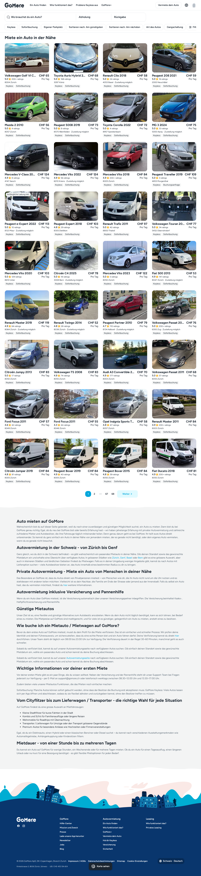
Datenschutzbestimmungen (101, 861)
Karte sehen (103, 866)
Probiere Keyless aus (87, 5)
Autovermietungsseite (78, 658)
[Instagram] (23, 826)
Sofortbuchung (29, 27)
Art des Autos (153, 27)
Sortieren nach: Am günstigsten (86, 27)
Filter (195, 27)
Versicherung (109, 844)
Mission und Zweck (69, 827)
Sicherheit (108, 849)
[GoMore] (14, 5)
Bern (140, 557)
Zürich (115, 557)
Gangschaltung (175, 27)
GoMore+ (106, 5)
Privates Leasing (153, 827)
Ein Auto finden (38, 5)
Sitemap (121, 861)
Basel (129, 557)
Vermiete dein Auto (168, 5)
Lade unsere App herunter (72, 836)
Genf (122, 557)
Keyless (11, 27)
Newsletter (65, 840)
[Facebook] (18, 826)
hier (65, 585)
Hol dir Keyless (110, 840)
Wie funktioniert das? (61, 5)
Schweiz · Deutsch (173, 861)
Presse (63, 832)
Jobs (62, 844)
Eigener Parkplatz (53, 27)
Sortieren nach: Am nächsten (124, 27)
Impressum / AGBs (77, 861)
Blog (62, 849)
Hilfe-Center (66, 823)
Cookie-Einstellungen (137, 861)
